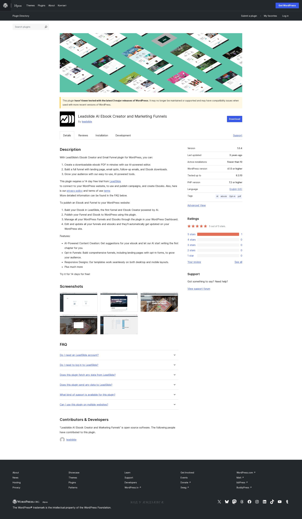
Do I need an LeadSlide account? (79, 355)
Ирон (45, 502)
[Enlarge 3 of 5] (174, 296)
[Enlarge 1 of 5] (93, 296)
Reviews (83, 135)
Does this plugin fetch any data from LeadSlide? (88, 374)
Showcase (74, 472)
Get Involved (187, 472)
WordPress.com (246, 472)
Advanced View (196, 205)
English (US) (236, 189)
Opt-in (232, 196)
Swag (185, 487)
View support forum (198, 288)
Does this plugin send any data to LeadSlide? (86, 384)
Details (67, 135)
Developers (131, 482)
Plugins (72, 482)
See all (238, 262)
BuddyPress (244, 487)
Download (234, 119)
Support (237, 135)
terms (107, 190)
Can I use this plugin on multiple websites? (84, 404)
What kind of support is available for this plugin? (87, 394)
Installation (101, 135)
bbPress (242, 482)
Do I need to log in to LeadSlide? (79, 365)
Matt (240, 477)
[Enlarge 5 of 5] (133, 318)
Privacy (16, 487)
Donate (186, 482)
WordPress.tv (133, 487)
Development (123, 135)
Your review (194, 262)
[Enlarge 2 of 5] (133, 296)
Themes (73, 477)
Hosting (17, 482)
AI (217, 196)
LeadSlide (115, 181)
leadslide (87, 121)
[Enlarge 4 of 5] (93, 318)
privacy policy (75, 190)
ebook (224, 196)
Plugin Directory (21, 15)
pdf (239, 196)
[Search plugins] (46, 27)
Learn (127, 472)
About (16, 472)
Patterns (73, 487)
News (15, 477)
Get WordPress (287, 5)
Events (184, 477)
